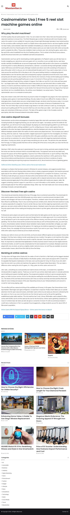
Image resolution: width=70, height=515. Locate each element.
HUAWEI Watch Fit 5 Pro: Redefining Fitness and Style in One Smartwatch (17, 448)
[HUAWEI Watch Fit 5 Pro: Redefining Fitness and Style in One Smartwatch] (17, 435)
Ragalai (50, 355)
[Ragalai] (58, 343)
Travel (4, 502)
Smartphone (5, 491)
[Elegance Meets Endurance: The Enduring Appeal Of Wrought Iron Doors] (52, 405)
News (3, 489)
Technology (5, 494)
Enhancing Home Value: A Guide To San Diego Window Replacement (16, 417)
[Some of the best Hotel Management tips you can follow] (35, 339)
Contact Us (65, 511)
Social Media (5, 499)
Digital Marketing (7, 473)
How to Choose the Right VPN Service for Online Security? (17, 388)
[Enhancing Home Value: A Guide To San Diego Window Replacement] (17, 405)
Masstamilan (5, 505)
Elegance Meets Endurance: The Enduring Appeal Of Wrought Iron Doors (50, 418)
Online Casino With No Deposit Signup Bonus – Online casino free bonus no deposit (26, 309)
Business (4, 468)
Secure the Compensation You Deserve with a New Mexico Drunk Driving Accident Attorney (11, 347)
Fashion (4, 481)
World (3, 497)
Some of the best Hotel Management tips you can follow (35, 347)
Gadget (4, 483)
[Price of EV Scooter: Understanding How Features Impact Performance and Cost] (52, 435)
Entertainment (6, 478)
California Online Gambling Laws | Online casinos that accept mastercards (23, 165)
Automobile (5, 465)
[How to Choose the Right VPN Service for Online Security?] (17, 376)
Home (4, 14)
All (3, 462)
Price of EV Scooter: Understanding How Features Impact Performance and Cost (51, 448)
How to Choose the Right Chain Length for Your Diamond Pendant (51, 389)
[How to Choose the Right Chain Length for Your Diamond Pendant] (52, 376)
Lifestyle (4, 486)
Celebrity (4, 470)
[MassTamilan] (14, 6)
